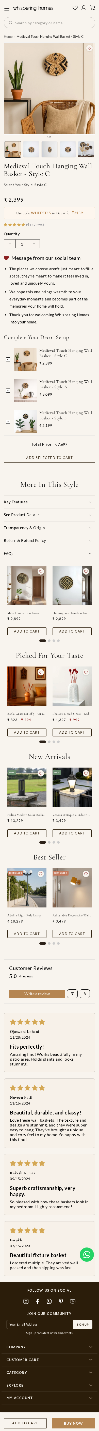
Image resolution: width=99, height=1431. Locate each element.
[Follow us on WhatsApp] (49, 1301)
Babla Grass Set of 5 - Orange (26, 714)
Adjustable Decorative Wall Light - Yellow (72, 915)
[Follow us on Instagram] (26, 1301)
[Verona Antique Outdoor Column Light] (72, 787)
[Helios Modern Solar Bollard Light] (26, 787)
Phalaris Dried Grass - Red (71, 714)
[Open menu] (7, 9)
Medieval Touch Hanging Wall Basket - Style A (65, 384)
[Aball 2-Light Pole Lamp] (26, 887)
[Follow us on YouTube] (72, 1301)
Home (8, 36)
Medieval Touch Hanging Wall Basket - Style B (65, 415)
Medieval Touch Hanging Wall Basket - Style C (65, 353)
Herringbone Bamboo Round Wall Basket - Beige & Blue (72, 613)
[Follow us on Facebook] (37, 1301)
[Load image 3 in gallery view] (49, 149)
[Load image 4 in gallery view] (68, 149)
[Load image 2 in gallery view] (31, 149)
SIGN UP (83, 1324)
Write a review (37, 993)
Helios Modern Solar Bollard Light (26, 814)
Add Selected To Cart (49, 458)
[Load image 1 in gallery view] (13, 149)
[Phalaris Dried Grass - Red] (72, 686)
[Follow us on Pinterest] (61, 1301)
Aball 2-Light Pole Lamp (24, 915)
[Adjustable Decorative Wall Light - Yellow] (72, 887)
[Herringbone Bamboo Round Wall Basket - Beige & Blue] (72, 585)
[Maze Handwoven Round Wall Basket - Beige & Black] (26, 585)
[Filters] (72, 993)
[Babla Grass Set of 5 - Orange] (26, 686)
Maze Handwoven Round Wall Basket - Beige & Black (26, 613)
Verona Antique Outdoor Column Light (72, 814)
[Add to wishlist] (89, 48)
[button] (87, 1254)
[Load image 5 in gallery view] (86, 149)
